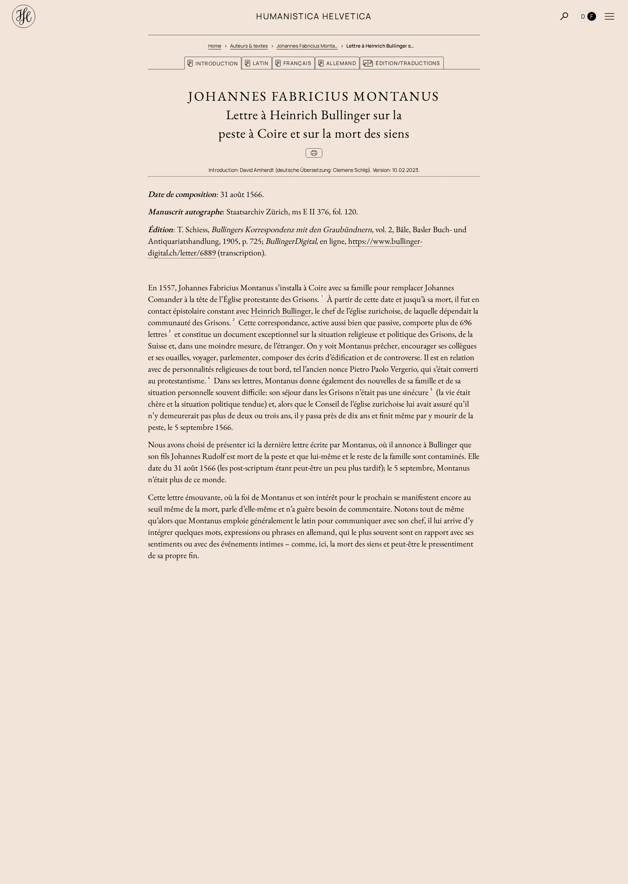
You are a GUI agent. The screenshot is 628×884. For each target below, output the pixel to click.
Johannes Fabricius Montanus (314, 96)
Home (214, 46)
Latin (261, 63)
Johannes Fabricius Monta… (307, 46)
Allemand (341, 63)
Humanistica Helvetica (313, 16)
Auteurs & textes (249, 46)
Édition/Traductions (408, 63)
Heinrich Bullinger (281, 310)
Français (297, 63)
